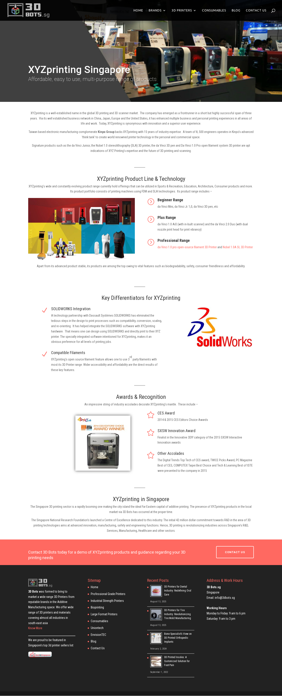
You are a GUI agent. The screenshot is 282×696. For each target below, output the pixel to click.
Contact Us (256, 10)
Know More (35, 628)
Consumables (214, 10)
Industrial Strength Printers (107, 601)
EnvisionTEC (98, 634)
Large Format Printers (104, 614)
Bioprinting (97, 607)
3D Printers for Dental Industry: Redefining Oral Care (177, 590)
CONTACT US (235, 552)
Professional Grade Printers (108, 594)
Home (138, 10)
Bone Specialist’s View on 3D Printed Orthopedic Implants (178, 637)
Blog (236, 10)
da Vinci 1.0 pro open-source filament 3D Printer (187, 247)
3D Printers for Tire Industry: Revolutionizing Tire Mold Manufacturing (177, 614)
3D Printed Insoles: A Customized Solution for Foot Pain (177, 661)
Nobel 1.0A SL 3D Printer (238, 247)
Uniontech (97, 628)
